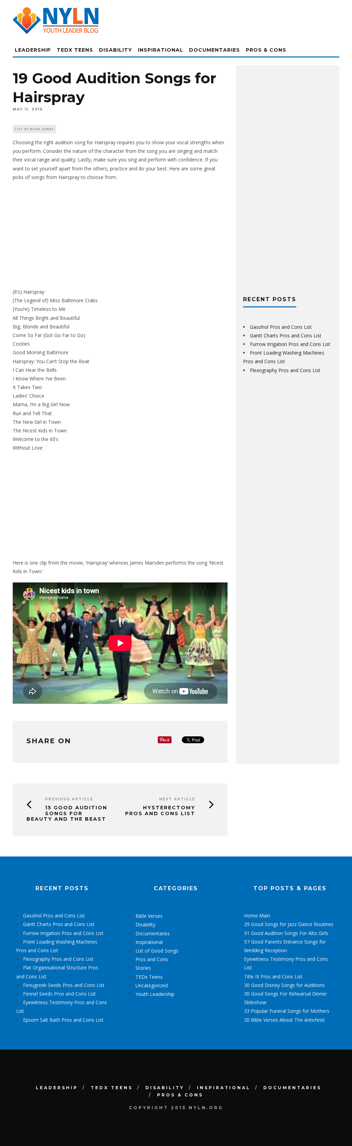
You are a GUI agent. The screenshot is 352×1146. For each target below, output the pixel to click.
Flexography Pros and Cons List (285, 370)
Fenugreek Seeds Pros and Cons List (63, 985)
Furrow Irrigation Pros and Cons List (290, 344)
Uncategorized (151, 985)
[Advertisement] (120, 234)
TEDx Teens (75, 50)
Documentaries (214, 50)
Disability (115, 50)
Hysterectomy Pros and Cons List (160, 811)
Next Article (177, 799)
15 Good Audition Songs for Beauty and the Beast (66, 813)
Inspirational (160, 50)
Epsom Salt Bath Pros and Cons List (63, 1020)
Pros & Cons (266, 50)
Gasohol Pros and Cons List (281, 327)
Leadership (33, 50)
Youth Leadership (154, 994)
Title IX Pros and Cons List (273, 976)
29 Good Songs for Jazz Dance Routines (288, 924)
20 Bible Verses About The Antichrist (284, 1020)
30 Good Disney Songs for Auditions (284, 985)
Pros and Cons (151, 959)
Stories (143, 968)
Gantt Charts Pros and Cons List (285, 335)
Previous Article (69, 799)
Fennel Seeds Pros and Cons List (59, 993)
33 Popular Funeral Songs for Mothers (286, 1011)
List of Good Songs (34, 129)
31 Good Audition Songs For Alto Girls (286, 933)
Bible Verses (149, 916)
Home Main (257, 915)
